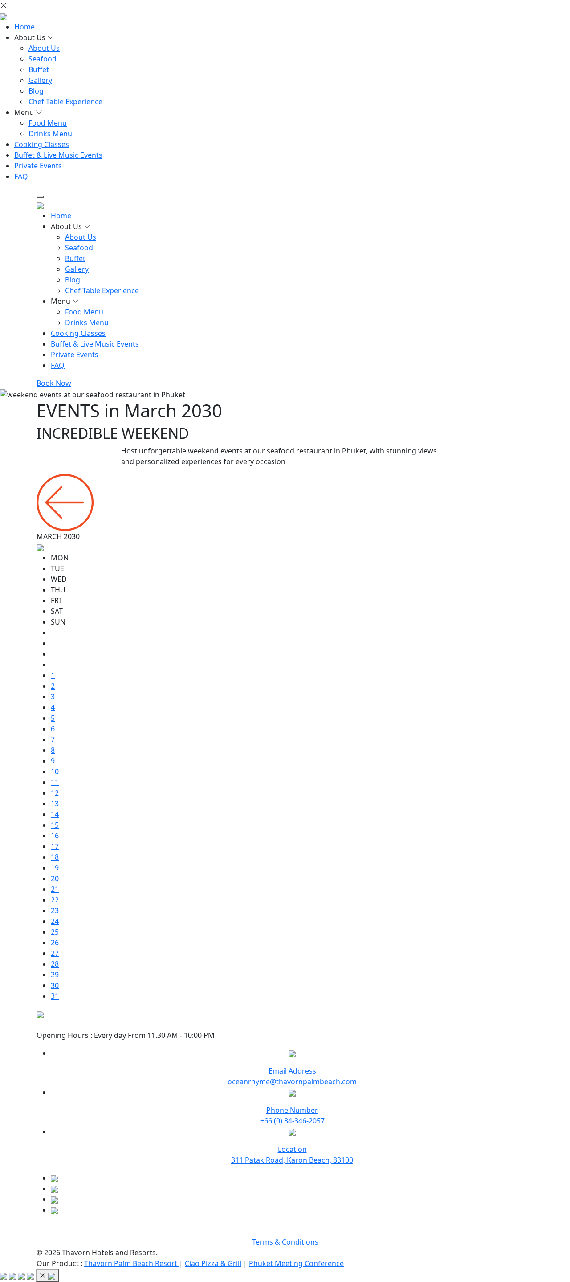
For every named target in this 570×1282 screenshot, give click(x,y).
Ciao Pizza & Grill (213, 1263)
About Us (44, 48)
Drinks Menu (50, 134)
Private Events (38, 166)
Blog (36, 91)
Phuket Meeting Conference (296, 1263)
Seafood (42, 59)
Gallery (40, 80)
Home (24, 27)
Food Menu (47, 123)
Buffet (38, 69)
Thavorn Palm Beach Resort (131, 1263)
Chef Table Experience (65, 101)
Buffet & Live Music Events (58, 155)
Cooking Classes (41, 144)
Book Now (54, 383)
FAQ (21, 176)
